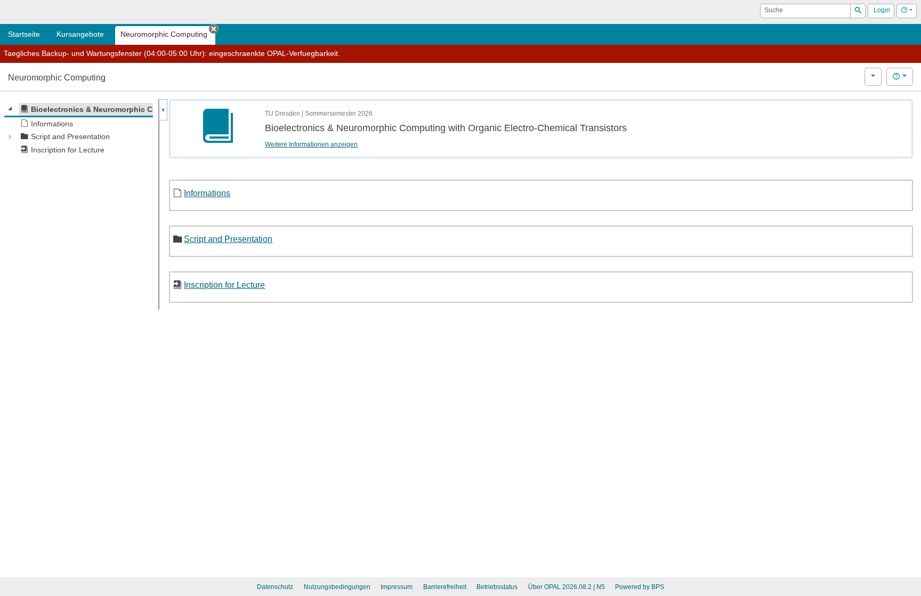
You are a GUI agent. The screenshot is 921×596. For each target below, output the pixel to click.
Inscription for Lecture (224, 284)
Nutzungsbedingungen (337, 587)
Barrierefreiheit (444, 587)
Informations (207, 193)
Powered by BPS (639, 587)
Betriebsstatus (497, 587)
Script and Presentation (228, 239)
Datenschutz (275, 587)
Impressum (397, 587)
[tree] (78, 130)
